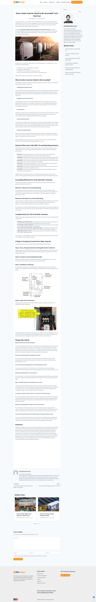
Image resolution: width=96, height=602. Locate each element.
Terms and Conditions (42, 575)
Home (41, 2)
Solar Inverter (37, 11)
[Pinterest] (17, 599)
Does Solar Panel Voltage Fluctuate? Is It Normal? (49, 484)
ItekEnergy (16, 576)
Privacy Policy (40, 573)
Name (15, 552)
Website (48, 552)
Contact (38, 579)
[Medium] (14, 599)
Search (65, 9)
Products (58, 2)
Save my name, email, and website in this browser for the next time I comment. (31, 555)
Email (31, 552)
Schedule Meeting (76, 2)
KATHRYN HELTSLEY (33, 18)
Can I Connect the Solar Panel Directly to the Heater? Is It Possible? (23, 485)
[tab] (34, 523)
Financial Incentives (65, 2)
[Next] (57, 510)
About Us (39, 581)
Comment (16, 537)
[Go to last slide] (17, 510)
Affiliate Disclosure (41, 583)
